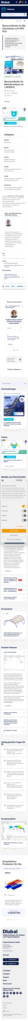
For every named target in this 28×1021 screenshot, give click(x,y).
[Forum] (4, 993)
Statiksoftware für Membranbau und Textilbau (13, 266)
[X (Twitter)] (14, 993)
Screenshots (6, 609)
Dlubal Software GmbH (11, 942)
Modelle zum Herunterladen (13, 477)
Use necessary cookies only (14, 539)
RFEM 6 (7, 873)
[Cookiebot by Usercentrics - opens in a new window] (16, 480)
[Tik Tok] (4, 996)
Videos (4, 437)
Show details (20, 526)
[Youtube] (7, 993)
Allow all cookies (14, 530)
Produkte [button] (6, 974)
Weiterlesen (8, 571)
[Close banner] (25, 480)
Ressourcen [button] (7, 984)
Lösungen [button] (6, 970)
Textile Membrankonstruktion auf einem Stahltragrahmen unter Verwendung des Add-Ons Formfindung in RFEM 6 (13, 634)
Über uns (5, 1005)
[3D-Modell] (3, 613)
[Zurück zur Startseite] (5, 2)
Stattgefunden (8, 76)
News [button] (5, 980)
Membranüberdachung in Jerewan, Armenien (13, 843)
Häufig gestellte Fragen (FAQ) (13, 743)
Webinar (13, 286)
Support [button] (6, 977)
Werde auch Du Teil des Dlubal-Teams (11, 989)
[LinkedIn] (17, 993)
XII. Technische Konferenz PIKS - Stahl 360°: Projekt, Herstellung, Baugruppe (12, 424)
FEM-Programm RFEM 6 (10, 263)
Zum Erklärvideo (8, 702)
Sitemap (5, 1007)
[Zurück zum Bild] (7, 613)
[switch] (24, 511)
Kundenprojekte (8, 819)
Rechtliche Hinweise (7, 1003)
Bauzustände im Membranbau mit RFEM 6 (13, 126)
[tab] (12, 470)
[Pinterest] (20, 993)
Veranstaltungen (8, 389)
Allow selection (14, 535)
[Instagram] (7, 996)
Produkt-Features (9, 648)
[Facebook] (11, 993)
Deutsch (7, 286)
